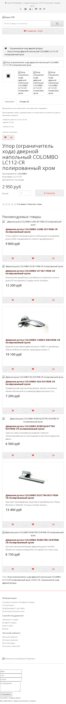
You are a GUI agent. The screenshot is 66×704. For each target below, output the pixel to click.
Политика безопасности (13, 611)
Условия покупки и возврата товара (18, 602)
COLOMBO (22, 173)
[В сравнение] (11, 137)
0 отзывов (21, 204)
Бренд (5, 628)
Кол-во (5, 193)
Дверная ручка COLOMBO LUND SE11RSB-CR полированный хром (32, 230)
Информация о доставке (13, 608)
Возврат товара (9, 622)
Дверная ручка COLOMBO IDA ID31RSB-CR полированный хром (30, 383)
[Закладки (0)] (36, 9)
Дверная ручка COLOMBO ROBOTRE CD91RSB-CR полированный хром (33, 541)
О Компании (8, 605)
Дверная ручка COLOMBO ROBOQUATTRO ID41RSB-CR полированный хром (30, 427)
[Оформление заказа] (44, 9)
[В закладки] (5, 137)
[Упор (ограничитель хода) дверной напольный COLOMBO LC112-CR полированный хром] (33, 63)
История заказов (10, 640)
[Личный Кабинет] (31, 9)
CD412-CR (35, 580)
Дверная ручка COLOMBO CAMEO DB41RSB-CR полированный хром (33, 341)
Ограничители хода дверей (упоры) (26, 48)
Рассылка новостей (11, 646)
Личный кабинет (10, 637)
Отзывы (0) (24, 101)
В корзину (49, 193)
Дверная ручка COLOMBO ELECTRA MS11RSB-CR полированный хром (32, 496)
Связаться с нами (10, 619)
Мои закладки (8, 643)
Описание (9, 101)
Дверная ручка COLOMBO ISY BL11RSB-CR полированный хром (30, 272)
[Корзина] (40, 9)
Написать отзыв (34, 204)
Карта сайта (7, 625)
